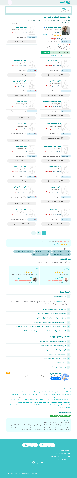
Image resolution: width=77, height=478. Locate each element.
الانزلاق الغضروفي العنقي (48, 395)
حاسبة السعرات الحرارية (63, 459)
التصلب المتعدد (15, 395)
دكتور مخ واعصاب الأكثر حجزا (43, 252)
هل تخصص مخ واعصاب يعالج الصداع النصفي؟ (54, 359)
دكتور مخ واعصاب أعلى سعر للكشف (60, 254)
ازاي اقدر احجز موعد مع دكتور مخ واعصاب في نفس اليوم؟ (51, 314)
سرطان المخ (51, 400)
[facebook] (34, 462)
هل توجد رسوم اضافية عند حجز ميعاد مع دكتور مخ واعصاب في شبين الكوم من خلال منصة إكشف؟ (41, 327)
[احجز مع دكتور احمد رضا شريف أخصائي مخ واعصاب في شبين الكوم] (32, 64)
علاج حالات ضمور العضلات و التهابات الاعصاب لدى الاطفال (40, 405)
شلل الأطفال (42, 400)
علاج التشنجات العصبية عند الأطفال (61, 402)
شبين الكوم (37, 10)
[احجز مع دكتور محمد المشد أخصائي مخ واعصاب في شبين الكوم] (32, 213)
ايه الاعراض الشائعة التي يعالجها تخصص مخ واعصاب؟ (52, 341)
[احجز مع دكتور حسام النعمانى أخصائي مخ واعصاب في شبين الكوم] (66, 170)
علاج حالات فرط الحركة (15, 405)
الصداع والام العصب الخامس (42, 397)
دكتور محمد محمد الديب (25, 278)
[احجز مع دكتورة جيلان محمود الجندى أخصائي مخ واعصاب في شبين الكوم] (66, 150)
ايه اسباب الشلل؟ (61, 363)
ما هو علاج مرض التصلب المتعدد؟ (57, 354)
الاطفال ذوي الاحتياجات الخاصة (29, 392)
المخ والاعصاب (59, 302)
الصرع (31, 397)
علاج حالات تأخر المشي (64, 405)
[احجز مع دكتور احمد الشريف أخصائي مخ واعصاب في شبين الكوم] (66, 84)
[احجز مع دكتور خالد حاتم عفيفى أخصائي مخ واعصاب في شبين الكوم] (32, 170)
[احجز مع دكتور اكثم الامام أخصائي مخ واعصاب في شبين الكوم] (32, 104)
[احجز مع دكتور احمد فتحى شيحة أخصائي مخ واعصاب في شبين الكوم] (32, 190)
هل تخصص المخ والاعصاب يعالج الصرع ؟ (56, 350)
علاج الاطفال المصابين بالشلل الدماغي (18, 400)
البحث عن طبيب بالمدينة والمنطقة (60, 456)
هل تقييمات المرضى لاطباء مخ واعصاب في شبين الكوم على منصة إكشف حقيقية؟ (45, 331)
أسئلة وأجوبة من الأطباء (62, 453)
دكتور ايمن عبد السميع (56, 278)
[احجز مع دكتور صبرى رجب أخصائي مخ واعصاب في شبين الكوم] (66, 190)
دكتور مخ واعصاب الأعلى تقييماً (61, 252)
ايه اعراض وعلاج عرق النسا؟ (59, 367)
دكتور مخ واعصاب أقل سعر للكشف (23, 252)
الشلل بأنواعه (55, 397)
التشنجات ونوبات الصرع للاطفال (30, 395)
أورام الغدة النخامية (65, 392)
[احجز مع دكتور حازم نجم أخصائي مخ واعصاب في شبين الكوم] (32, 127)
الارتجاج (41, 392)
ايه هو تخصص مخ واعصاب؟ (59, 297)
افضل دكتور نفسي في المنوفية (60, 416)
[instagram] (38, 462)
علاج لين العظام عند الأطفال (63, 408)
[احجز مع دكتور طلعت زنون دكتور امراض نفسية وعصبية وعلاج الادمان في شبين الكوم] (32, 30)
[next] (33, 233)
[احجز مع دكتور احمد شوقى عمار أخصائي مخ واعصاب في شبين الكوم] (66, 64)
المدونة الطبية (65, 450)
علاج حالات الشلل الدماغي (25, 402)
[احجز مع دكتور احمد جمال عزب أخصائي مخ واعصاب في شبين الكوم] (66, 127)
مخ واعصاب (53, 39)
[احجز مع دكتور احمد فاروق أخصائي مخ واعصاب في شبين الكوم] (66, 213)
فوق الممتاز (58, 276)
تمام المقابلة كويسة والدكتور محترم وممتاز (25, 276)
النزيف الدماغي (24, 397)
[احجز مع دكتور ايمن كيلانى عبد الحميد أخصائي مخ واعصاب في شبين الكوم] (66, 104)
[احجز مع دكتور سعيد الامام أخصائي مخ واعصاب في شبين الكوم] (32, 150)
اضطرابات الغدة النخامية (51, 392)
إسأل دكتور (55, 379)
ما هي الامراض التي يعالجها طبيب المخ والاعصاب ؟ (53, 346)
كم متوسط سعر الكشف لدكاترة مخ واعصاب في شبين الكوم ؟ (50, 322)
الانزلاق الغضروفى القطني (63, 395)
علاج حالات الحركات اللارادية (41, 402)
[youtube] (43, 462)
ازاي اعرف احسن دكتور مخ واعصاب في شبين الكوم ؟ (53, 309)
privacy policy (34, 473)
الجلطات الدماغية (66, 397)
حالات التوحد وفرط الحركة (63, 400)
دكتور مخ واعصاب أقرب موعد (40, 254)
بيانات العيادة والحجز (20, 42)
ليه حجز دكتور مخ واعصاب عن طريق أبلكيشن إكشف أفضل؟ (51, 318)
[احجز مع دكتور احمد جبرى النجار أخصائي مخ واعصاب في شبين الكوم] (32, 84)
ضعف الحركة (33, 400)
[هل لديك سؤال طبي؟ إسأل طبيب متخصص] (66, 377)
